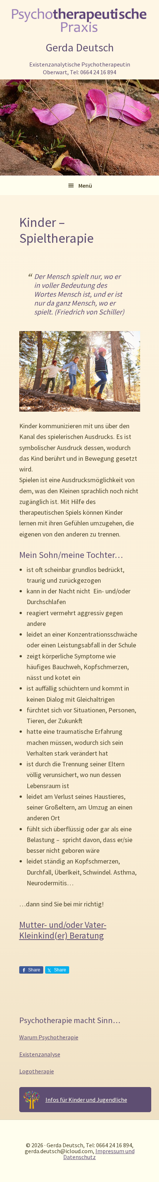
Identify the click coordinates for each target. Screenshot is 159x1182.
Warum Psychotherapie (48, 1037)
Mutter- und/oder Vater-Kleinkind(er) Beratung (62, 930)
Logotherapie (36, 1071)
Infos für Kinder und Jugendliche (86, 1099)
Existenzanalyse (39, 1054)
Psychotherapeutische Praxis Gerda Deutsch (79, 20)
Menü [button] (85, 185)
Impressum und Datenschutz (99, 1154)
